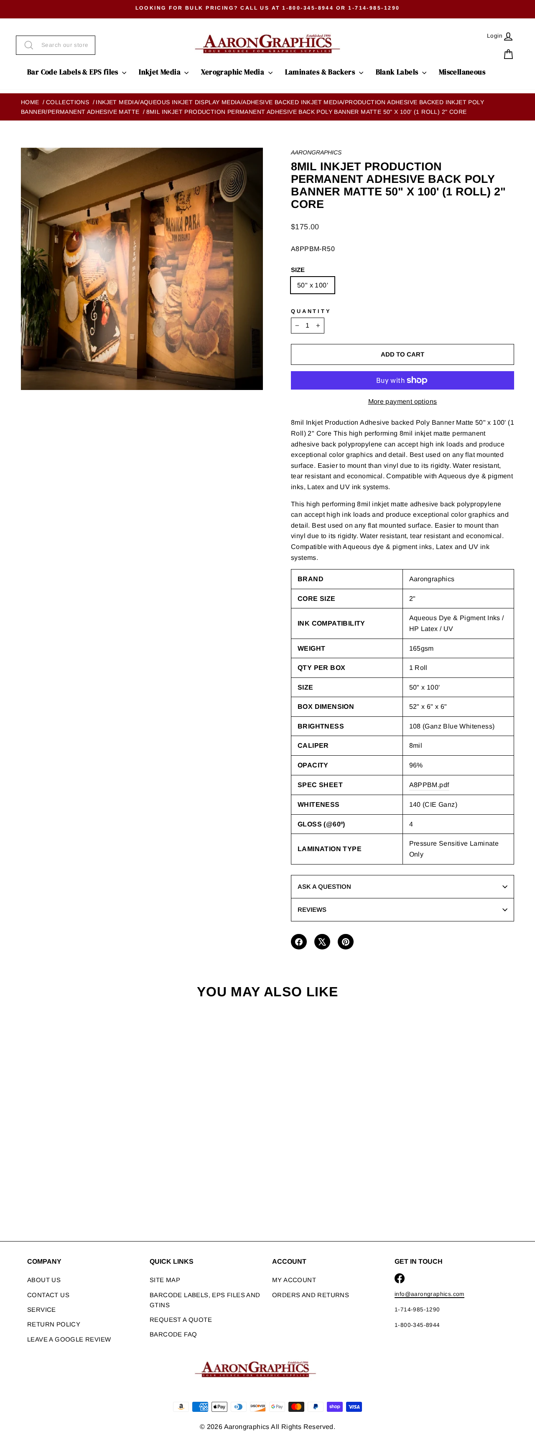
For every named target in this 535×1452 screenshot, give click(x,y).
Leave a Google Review (69, 1339)
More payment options (402, 401)
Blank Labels (398, 72)
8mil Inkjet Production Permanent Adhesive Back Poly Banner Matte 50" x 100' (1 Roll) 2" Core (306, 111)
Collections (67, 102)
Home (30, 102)
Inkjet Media (160, 72)
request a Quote (181, 1319)
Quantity (311, 311)
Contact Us (48, 1294)
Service (41, 1309)
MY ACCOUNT (294, 1279)
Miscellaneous (462, 72)
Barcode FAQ (173, 1334)
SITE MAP (165, 1279)
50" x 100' (312, 285)
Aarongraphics (316, 152)
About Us (44, 1279)
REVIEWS (312, 909)
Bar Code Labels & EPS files (73, 72)
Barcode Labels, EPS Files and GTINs (205, 1299)
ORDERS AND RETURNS (310, 1294)
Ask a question (324, 886)
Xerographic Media (233, 72)
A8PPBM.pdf (429, 784)
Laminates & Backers (321, 72)
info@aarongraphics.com (429, 1294)
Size (298, 269)
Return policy (53, 1324)
